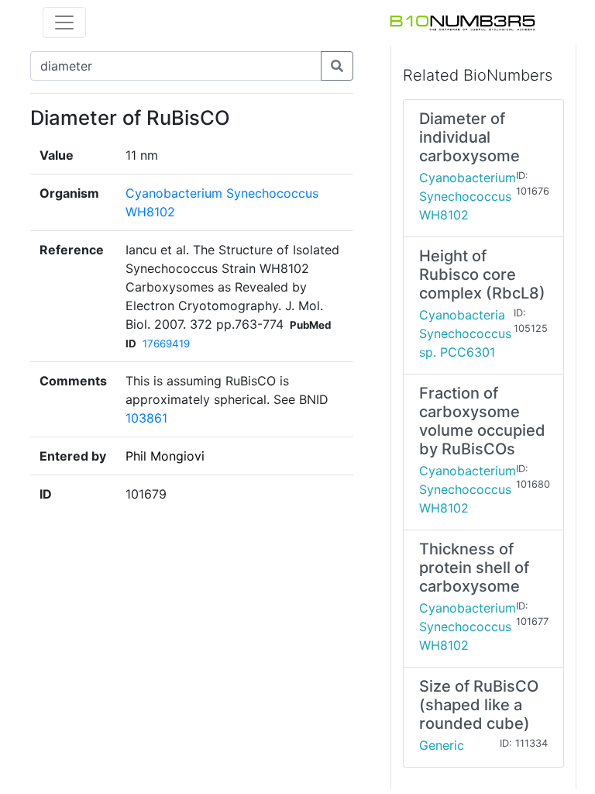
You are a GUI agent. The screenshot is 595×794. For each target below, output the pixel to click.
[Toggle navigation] (64, 22)
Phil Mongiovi (165, 456)
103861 (146, 418)
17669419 (166, 343)
